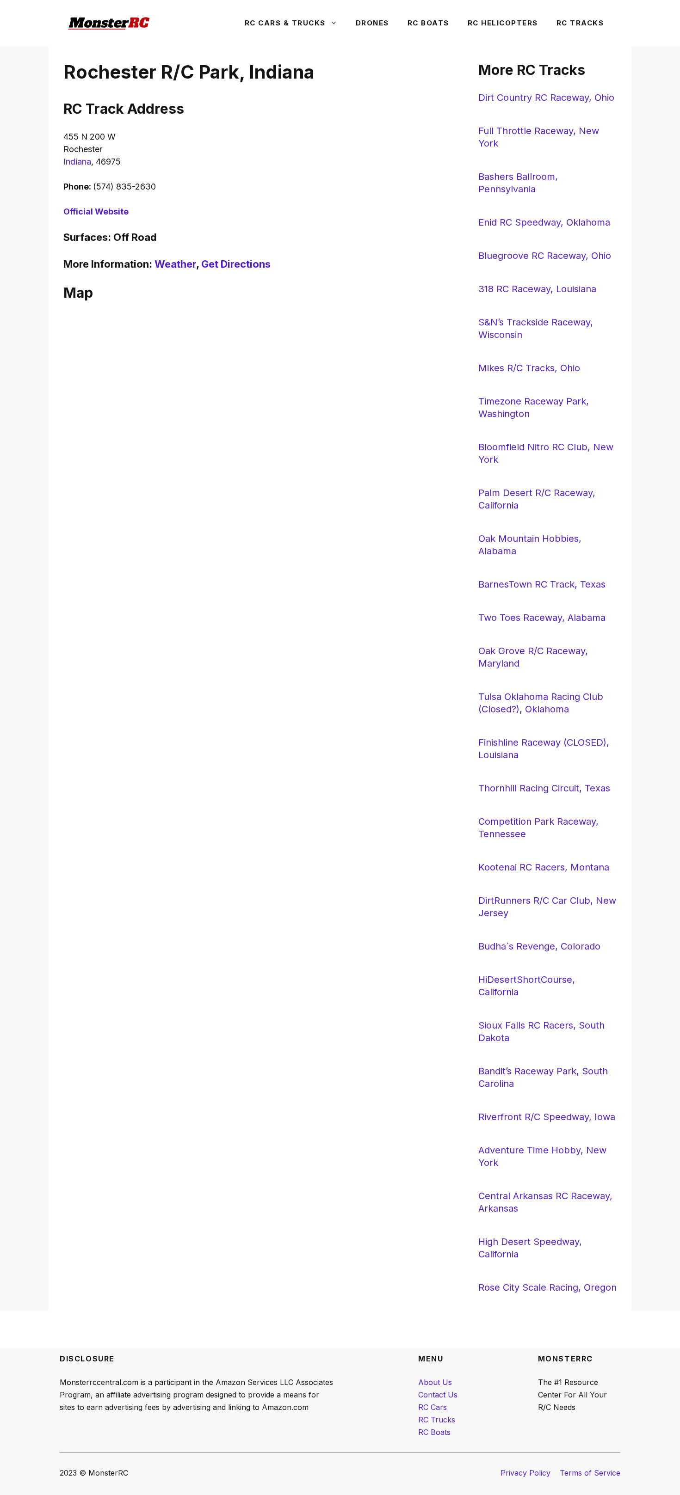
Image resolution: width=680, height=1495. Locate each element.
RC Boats (428, 22)
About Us (435, 1382)
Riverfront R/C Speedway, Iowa (546, 1116)
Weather (175, 264)
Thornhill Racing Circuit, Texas (544, 788)
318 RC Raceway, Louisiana (537, 288)
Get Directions (236, 264)
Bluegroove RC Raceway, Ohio (544, 255)
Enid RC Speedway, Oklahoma (544, 222)
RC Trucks (436, 1419)
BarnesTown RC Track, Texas (542, 584)
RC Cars (432, 1407)
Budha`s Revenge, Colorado (539, 946)
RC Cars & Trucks (285, 22)
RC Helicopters (503, 22)
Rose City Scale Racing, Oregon (547, 1287)
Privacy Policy (525, 1472)
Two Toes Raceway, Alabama (542, 617)
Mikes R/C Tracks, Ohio (529, 368)
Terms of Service (590, 1472)
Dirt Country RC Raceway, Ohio (546, 97)
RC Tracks (580, 22)
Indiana (77, 161)
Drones (372, 22)
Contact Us (437, 1394)
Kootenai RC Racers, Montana (543, 867)
